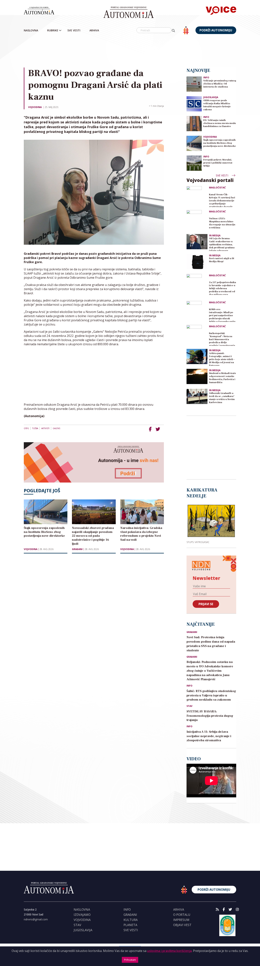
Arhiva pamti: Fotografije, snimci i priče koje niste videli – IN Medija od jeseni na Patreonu (221, 359)
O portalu (181, 915)
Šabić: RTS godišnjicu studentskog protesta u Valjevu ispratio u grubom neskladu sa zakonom (211, 695)
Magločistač (217, 187)
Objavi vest (182, 925)
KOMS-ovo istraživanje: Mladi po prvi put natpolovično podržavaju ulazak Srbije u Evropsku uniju (222, 315)
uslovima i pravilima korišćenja (169, 951)
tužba (35, 428)
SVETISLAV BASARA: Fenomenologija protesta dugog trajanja (210, 716)
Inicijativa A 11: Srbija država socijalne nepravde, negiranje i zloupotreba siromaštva (209, 736)
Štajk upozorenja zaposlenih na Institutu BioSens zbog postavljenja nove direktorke (219, 143)
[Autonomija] (129, 12)
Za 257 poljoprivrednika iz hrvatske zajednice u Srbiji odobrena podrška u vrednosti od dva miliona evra (222, 288)
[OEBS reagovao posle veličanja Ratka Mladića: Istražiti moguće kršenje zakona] (194, 103)
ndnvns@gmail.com (36, 919)
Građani (77, 549)
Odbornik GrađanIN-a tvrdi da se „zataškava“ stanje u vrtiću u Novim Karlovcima (222, 398)
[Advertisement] (138, 51)
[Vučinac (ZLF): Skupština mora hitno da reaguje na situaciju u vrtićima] (197, 220)
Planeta (130, 925)
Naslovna (31, 30)
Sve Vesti (73, 30)
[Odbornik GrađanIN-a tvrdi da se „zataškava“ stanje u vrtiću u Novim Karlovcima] (197, 396)
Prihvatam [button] (130, 959)
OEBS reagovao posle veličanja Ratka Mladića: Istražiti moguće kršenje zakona (217, 105)
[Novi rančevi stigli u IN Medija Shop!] (197, 261)
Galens (56, 428)
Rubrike (52, 30)
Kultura (131, 920)
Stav (189, 706)
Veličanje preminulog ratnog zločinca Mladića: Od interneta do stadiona (219, 83)
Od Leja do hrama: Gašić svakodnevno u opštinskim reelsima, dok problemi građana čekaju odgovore (221, 244)
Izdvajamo (82, 915)
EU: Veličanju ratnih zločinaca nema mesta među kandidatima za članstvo (219, 123)
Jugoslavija (210, 97)
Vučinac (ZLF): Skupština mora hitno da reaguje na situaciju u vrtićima (222, 223)
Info (206, 77)
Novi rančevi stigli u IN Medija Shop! (221, 260)
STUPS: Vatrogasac (198, 542)
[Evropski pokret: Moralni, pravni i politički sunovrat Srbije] (194, 162)
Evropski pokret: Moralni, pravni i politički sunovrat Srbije (217, 162)
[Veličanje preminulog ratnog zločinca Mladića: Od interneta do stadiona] (194, 83)
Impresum (181, 920)
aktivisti (45, 428)
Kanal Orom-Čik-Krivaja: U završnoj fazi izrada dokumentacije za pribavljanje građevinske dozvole (222, 200)
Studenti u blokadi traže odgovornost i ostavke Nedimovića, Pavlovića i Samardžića (222, 378)
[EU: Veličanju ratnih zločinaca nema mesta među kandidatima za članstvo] (194, 123)
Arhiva (94, 30)
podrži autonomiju (215, 30)
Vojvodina (35, 107)
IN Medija (214, 235)
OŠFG (26, 428)
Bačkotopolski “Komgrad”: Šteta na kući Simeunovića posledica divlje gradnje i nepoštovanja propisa (222, 339)
